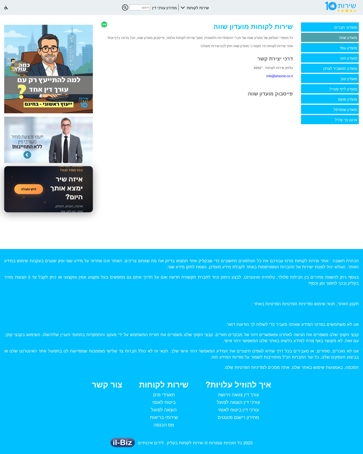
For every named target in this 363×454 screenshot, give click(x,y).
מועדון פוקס (347, 99)
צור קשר (107, 384)
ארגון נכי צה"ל (346, 119)
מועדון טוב (348, 78)
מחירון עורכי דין (164, 7)
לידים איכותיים (151, 443)
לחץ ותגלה (28, 189)
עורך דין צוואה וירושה (238, 394)
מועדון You (348, 47)
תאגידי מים (164, 394)
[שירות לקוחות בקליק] (341, 12)
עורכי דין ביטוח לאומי (238, 409)
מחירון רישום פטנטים (238, 417)
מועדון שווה (348, 37)
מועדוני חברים (345, 27)
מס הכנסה (164, 424)
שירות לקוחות (198, 7)
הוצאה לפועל (164, 409)
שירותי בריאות (164, 417)
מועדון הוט (348, 58)
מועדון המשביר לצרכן (340, 68)
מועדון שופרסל (345, 109)
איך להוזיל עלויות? (238, 384)
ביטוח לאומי (164, 402)
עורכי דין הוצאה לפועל (238, 402)
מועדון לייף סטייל (343, 88)
